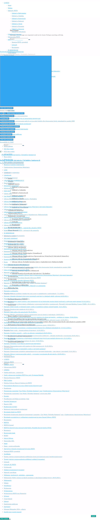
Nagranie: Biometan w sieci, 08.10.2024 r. (17, 299)
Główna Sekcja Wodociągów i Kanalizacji (16, 217)
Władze (6, 483)
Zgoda (93, 516)
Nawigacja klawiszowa (7, 116)
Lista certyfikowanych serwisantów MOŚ (16, 270)
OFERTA (6, 370)
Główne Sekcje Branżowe (12, 225)
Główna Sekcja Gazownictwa (13, 209)
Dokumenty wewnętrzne (11, 185)
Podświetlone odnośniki (7, 124)
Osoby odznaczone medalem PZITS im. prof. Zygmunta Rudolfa (23, 375)
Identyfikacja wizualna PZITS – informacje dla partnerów (21, 230)
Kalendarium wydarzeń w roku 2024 (15, 254)
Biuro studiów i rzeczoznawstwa (14, 162)
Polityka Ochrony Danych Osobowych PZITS (18, 383)
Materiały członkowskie (11, 272)
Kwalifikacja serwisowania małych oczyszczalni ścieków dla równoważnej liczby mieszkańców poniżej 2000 (37, 267)
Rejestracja (7, 430)
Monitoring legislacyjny (11, 288)
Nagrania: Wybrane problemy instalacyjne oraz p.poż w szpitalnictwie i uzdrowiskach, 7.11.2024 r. (34, 293)
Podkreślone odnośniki (7, 121)
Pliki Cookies (8, 380)
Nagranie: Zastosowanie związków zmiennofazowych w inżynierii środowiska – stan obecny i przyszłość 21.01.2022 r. (40, 351)
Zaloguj (6, 501)
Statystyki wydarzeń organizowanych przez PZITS (19, 449)
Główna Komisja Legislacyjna (13, 201)
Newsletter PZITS (9, 356)
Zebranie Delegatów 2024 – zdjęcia (15, 509)
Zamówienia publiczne (11, 504)
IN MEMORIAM (9, 233)
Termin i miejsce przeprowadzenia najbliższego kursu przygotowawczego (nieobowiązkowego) (33, 456)
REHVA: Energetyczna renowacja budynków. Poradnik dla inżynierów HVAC (27, 428)
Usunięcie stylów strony (7, 137)
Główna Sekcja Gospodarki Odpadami (15, 212)
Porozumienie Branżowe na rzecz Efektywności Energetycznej (23, 385)
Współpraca (7, 485)
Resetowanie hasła (9, 433)
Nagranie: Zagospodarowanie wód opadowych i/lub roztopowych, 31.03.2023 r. (28, 346)
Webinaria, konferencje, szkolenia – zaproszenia (18, 475)
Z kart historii (8, 499)
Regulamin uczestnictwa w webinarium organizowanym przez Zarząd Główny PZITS (30, 417)
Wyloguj (6, 496)
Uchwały (6, 462)
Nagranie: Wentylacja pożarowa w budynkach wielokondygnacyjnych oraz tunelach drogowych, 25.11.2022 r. (38, 338)
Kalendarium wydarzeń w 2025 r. (14, 241)
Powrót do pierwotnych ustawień (10, 126)
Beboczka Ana (8, 159)
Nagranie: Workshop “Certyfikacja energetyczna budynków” (22, 343)
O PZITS (6, 359)
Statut (5, 443)
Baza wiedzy (8, 157)
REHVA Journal (9, 425)
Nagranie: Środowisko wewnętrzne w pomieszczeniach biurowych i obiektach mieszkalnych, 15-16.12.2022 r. (37, 328)
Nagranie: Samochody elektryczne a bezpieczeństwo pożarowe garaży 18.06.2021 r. (29, 325)
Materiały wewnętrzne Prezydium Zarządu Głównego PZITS (22, 278)
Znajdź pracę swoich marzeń (12, 512)
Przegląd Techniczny (10, 401)
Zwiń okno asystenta (6, 108)
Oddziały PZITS (9, 362)
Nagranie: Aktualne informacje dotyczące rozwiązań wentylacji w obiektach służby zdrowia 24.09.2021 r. (36, 296)
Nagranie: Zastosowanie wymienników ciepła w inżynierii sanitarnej (25, 349)
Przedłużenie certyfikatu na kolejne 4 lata (16, 399)
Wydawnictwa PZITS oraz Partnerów (15, 493)
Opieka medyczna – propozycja (13, 372)
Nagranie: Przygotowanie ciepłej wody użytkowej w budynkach (23, 322)
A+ (5, 113)
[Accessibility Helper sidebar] (26, 81)
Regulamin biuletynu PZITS (12, 412)
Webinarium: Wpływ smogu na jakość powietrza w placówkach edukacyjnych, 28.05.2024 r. (32, 477)
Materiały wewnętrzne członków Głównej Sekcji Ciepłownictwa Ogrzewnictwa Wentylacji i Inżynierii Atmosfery (38, 275)
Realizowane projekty (10, 406)
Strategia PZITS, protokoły (12, 451)
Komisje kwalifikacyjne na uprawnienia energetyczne (20, 259)
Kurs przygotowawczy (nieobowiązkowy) (16, 264)
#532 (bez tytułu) (9, 151)
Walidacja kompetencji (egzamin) (14, 470)
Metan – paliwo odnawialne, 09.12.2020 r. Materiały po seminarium (24, 285)
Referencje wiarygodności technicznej (15, 409)
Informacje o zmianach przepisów (14, 235)
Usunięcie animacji (6, 134)
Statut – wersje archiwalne (12, 446)
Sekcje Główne (8, 438)
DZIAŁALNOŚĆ (9, 188)
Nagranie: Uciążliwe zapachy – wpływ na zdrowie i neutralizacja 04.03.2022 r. (28, 333)
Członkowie (7, 175)
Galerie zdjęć (8, 193)
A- (1, 113)
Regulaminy (7, 420)
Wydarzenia (7, 488)
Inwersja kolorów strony (7, 131)
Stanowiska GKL (9, 441)
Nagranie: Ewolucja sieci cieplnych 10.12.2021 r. (19, 309)
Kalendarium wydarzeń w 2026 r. (14, 243)
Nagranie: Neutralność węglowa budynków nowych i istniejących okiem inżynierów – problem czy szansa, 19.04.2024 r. (41, 317)
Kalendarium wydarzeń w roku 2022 (15, 249)
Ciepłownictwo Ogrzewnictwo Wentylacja (16, 167)
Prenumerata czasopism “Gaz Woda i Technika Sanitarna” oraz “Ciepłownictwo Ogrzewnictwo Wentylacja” (37, 391)
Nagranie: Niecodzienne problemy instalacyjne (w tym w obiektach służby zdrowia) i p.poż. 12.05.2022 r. (36, 320)
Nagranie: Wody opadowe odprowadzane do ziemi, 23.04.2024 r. (24, 341)
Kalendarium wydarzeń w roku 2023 (15, 251)
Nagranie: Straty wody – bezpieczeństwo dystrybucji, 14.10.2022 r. (24, 330)
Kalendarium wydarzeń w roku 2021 (15, 246)
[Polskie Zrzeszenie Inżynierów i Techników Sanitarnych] (18, 155)
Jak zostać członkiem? (11, 238)
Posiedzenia (7, 388)
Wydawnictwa (8, 491)
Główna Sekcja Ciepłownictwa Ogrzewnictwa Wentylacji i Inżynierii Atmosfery (28, 207)
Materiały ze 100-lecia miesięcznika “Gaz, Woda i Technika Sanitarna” (25, 283)
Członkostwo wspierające (11, 172)
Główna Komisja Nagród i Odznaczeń (15, 204)
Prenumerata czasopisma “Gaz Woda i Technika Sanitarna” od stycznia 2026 (27, 393)
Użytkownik (7, 467)
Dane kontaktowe (9, 183)
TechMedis (7, 454)
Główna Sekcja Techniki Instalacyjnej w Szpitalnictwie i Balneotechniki (26, 214)
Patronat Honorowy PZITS (12, 378)
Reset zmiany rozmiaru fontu (15, 113)
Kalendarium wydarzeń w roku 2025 (15, 257)
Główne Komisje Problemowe (13, 222)
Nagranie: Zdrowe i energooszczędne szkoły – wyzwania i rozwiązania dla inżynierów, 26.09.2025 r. (35, 354)
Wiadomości (7, 480)
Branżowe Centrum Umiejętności (14, 164)
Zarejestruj (7, 506)
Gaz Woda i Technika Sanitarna (13, 196)
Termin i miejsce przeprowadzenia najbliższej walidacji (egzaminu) (24, 459)
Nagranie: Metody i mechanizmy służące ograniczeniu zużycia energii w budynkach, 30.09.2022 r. (34, 314)
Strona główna (8, 146)
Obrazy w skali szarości (7, 129)
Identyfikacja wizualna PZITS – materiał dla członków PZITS (22, 228)
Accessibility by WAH (6, 142)
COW (5, 170)
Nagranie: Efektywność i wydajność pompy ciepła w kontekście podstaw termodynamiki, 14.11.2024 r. (35, 306)
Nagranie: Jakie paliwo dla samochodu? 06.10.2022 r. (20, 312)
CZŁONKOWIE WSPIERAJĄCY (14, 180)
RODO (6, 435)
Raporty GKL (8, 404)
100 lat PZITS (8, 154)
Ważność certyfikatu (10, 472)
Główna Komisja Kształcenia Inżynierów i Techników (20, 199)
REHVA (6, 422)
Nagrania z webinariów (11, 291)
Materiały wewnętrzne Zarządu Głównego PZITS (19, 280)
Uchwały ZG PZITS (10, 464)
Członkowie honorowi (10, 178)
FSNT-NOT (7, 191)
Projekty (6, 396)
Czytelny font (4, 118)
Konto (6, 262)
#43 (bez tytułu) (9, 149)
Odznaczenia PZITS (10, 367)
